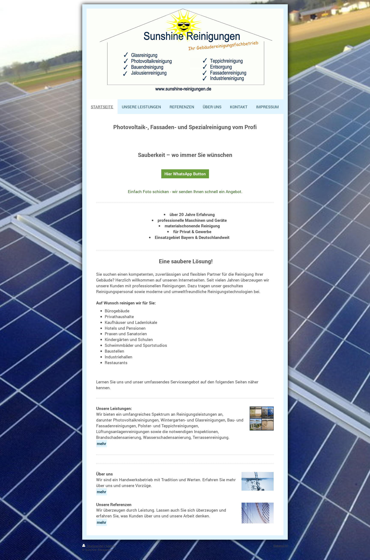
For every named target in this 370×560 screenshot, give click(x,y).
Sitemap (111, 546)
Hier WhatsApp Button (185, 173)
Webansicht (280, 545)
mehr (101, 443)
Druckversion (95, 546)
